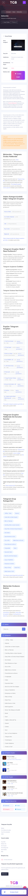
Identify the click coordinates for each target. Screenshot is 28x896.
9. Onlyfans (6, 390)
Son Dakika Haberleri (9, 216)
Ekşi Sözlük (7, 228)
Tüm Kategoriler (4, 847)
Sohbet (8, 765)
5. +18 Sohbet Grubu (9, 365)
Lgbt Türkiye (10, 762)
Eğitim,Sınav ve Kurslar (18, 540)
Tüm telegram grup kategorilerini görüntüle (13, 575)
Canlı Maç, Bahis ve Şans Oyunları (12, 525)
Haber (13, 12)
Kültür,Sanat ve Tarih (9, 571)
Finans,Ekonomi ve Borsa (10, 544)
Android (5, 873)
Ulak (5, 223)
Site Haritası (4, 849)
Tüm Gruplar (4, 845)
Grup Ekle (3, 841)
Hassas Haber (7, 211)
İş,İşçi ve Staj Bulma (9, 559)
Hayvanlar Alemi (8, 552)
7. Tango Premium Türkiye (10, 378)
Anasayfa (8, 12)
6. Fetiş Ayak (7, 371)
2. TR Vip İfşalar (8, 347)
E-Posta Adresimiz (8, 859)
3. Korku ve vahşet (8, 353)
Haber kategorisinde (10, 485)
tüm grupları (6, 614)
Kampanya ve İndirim (9, 563)
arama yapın (18, 612)
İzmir (8, 768)
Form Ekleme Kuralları (6, 830)
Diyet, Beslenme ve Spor (10, 536)
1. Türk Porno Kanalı (9, 341)
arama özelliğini (16, 453)
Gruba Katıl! (19, 75)
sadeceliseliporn (11, 786)
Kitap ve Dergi (8, 567)
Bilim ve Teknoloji (8, 521)
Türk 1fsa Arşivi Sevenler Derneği (15, 792)
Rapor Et (15, 22)
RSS (2, 851)
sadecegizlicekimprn (12, 780)
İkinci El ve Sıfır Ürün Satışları (11, 555)
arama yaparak (6, 187)
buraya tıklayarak (13, 103)
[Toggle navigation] (3, 2)
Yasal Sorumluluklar (5, 832)
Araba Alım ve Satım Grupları (11, 517)
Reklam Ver (3, 843)
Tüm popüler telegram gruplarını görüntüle (12, 404)
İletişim (2, 828)
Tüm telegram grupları (16, 184)
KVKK (2, 834)
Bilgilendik (6, 234)
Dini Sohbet (7, 532)
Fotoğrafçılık (7, 548)
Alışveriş (17, 513)
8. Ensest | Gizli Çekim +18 (10, 384)
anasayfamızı (6, 612)
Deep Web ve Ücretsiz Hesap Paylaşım (13, 528)
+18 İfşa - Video (8, 513)
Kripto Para (17, 567)
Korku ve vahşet (10, 756)
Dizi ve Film (7, 540)
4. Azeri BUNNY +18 (8, 359)
